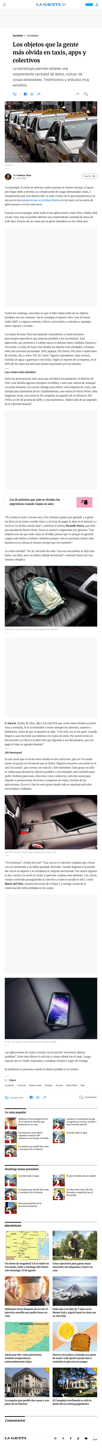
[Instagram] (55, 1438)
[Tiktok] (78, 1438)
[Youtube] (86, 1438)
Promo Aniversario (89, 4)
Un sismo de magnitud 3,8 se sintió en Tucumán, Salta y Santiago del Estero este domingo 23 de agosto (27, 1267)
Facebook (9, 1085)
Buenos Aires (35, 1085)
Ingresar (97, 4)
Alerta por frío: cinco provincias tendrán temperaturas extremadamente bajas (23, 1358)
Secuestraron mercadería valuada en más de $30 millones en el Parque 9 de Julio (33, 1135)
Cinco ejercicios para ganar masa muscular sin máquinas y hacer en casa (73, 1267)
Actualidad (32, 35)
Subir (95, 1440)
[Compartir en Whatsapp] (32, 95)
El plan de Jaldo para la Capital (81, 1176)
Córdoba (49, 1085)
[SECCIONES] (8, 4)
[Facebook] (70, 1438)
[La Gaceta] (51, 4)
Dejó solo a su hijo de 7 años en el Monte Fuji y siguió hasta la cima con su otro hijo (74, 1312)
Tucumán (21, 1085)
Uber (82, 1085)
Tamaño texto (16, 1097)
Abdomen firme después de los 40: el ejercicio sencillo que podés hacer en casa (33, 1122)
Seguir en (88, 176)
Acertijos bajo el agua (76, 1132)
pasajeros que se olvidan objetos (41, 200)
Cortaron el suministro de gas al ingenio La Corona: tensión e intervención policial (81, 1122)
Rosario (59, 1085)
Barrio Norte (71, 1085)
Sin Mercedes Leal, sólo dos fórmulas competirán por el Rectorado (79, 1192)
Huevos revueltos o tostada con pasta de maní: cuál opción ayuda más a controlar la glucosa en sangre (74, 1358)
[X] (63, 1438)
